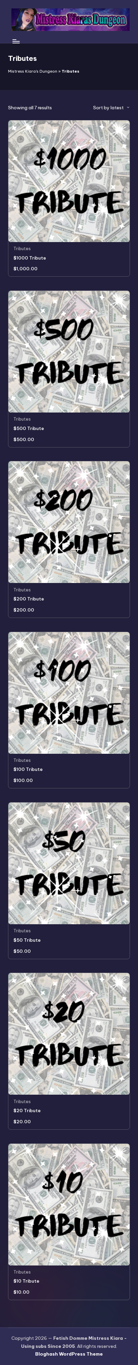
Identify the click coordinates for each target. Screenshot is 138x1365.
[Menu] (15, 41)
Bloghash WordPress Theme (69, 1354)
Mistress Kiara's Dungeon (32, 71)
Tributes (22, 248)
